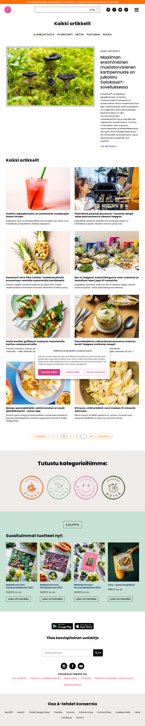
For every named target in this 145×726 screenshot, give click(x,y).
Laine (137, 712)
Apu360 (9, 712)
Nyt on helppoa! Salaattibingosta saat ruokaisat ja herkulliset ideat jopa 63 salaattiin (107, 279)
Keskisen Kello (123, 712)
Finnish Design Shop (39, 712)
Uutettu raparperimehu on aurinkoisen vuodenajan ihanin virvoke (37, 215)
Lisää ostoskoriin (18, 599)
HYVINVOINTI (65, 34)
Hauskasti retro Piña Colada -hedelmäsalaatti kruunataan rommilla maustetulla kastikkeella (35, 279)
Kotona (70, 712)
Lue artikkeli (108, 146)
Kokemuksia (71, 678)
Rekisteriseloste (72, 684)
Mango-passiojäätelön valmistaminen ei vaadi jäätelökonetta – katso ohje (35, 409)
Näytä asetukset (96, 372)
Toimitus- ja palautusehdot (45, 678)
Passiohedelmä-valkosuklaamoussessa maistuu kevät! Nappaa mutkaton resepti (105, 343)
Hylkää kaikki (72, 372)
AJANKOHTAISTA (43, 34)
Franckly (58, 712)
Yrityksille (86, 678)
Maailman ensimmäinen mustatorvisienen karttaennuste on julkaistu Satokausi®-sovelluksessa (118, 72)
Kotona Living (86, 712)
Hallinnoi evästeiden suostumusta (114, 678)
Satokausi (66, 717)
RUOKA (107, 34)
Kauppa (72, 524)
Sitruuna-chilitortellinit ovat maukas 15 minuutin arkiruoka (105, 409)
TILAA (98, 653)
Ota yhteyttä (19, 678)
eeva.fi (20, 712)
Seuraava (103, 436)
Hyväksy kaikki (49, 372)
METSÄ (79, 34)
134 (91, 436)
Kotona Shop (104, 712)
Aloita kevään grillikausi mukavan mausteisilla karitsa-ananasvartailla (35, 343)
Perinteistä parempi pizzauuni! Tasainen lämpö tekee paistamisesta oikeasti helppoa (104, 215)
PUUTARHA (93, 34)
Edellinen (41, 436)
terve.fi (80, 717)
